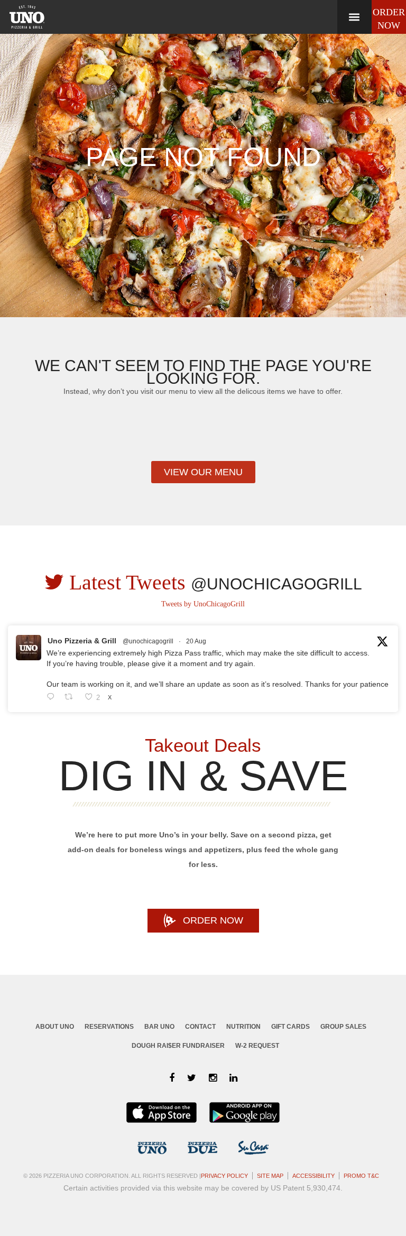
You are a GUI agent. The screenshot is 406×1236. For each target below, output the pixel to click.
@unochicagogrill (148, 641)
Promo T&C (361, 1176)
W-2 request (257, 1045)
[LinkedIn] (233, 1078)
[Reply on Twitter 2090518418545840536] (53, 697)
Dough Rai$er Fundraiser (178, 1045)
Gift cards (290, 1026)
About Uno (54, 1026)
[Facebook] (171, 1078)
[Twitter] (191, 1078)
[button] (354, 17)
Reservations (109, 1026)
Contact (200, 1026)
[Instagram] (213, 1078)
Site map (270, 1176)
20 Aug (196, 641)
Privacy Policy (224, 1176)
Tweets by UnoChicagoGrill (203, 604)
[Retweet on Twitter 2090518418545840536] (71, 697)
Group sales (343, 1026)
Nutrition (243, 1026)
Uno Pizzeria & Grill (82, 641)
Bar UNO (159, 1026)
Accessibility (313, 1176)
